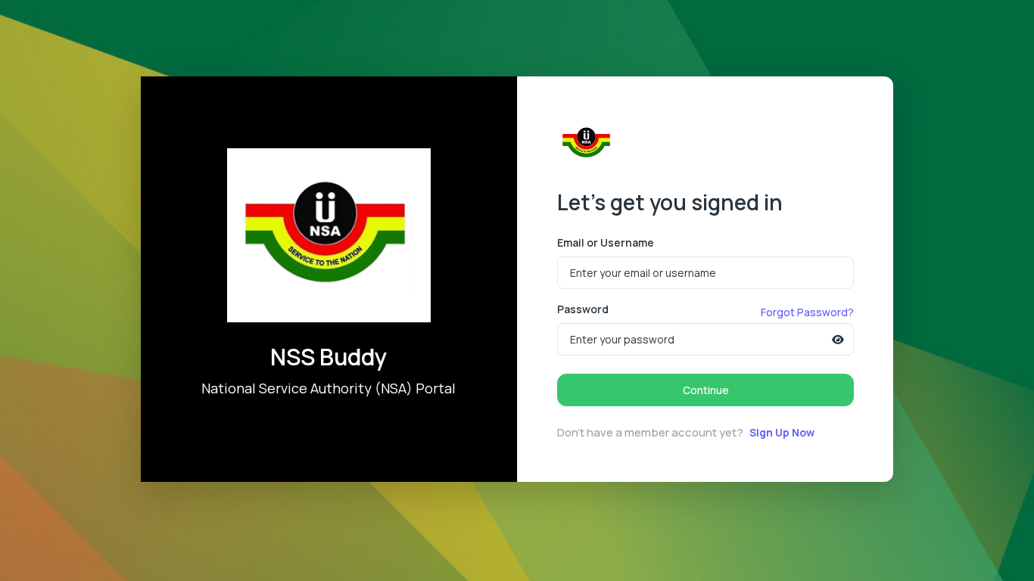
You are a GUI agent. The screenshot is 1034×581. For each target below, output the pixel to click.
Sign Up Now (781, 432)
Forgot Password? (807, 312)
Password (583, 309)
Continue (706, 390)
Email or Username (605, 242)
